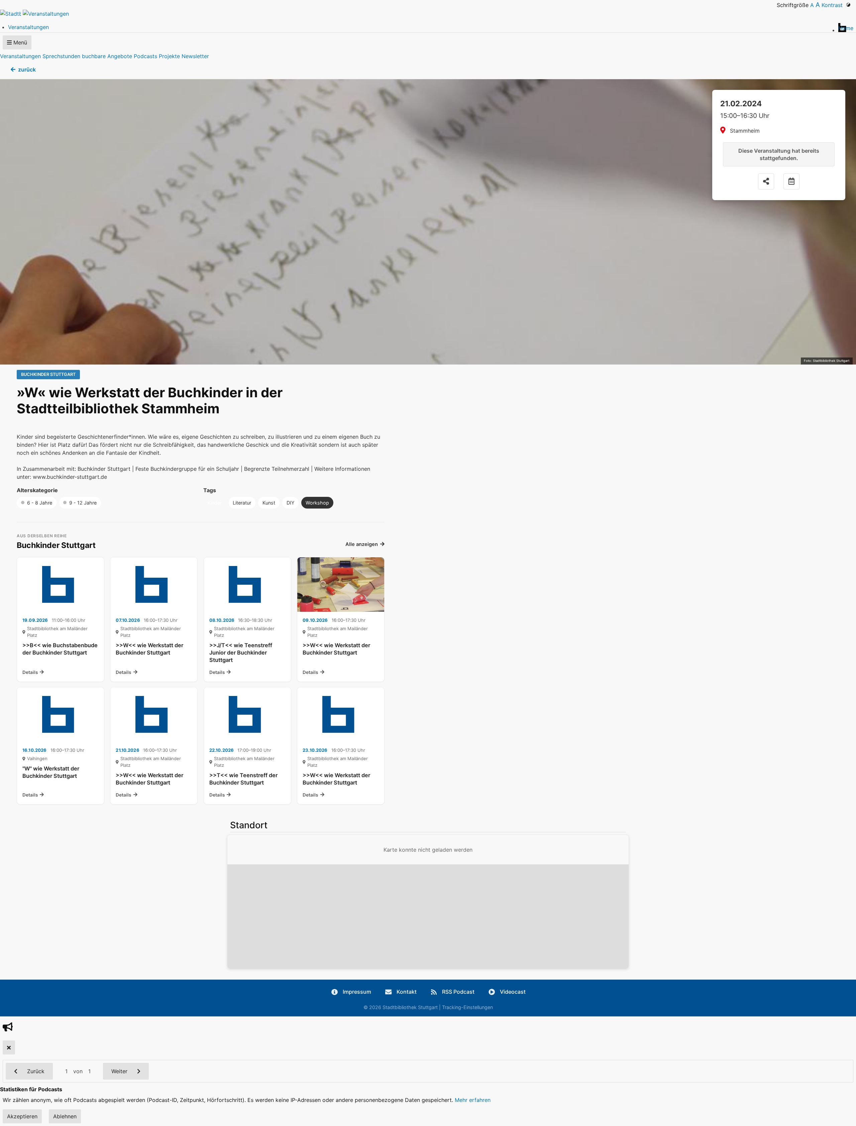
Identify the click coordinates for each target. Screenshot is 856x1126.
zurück (27, 69)
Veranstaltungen (20, 56)
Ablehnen (65, 1116)
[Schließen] (9, 1047)
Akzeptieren (22, 1116)
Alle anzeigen (361, 544)
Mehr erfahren (473, 1100)
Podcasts (145, 56)
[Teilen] (766, 181)
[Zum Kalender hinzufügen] (791, 181)
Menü (19, 42)
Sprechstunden (61, 56)
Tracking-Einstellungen (467, 1007)
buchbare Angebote (107, 56)
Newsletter (195, 56)
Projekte (169, 56)
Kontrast (834, 5)
